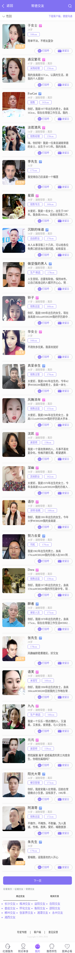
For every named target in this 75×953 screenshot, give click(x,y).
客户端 (37, 932)
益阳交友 (39, 903)
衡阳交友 (39, 908)
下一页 (37, 880)
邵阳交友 (54, 908)
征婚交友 (19, 889)
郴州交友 (10, 912)
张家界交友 (26, 912)
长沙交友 (10, 903)
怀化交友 (24, 908)
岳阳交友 (54, 903)
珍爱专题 (22, 932)
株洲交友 (24, 903)
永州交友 (57, 912)
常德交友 (30, 889)
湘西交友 (10, 917)
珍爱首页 (7, 889)
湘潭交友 (42, 912)
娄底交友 (10, 908)
